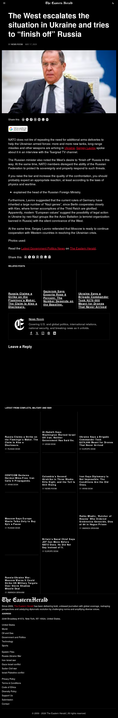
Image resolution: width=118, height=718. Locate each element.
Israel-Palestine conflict (13, 672)
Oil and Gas (7, 633)
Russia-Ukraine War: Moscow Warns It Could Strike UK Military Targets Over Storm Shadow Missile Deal (21, 583)
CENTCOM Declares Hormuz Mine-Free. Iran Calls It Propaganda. (20, 478)
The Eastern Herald (83, 248)
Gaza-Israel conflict (11, 664)
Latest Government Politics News (43, 248)
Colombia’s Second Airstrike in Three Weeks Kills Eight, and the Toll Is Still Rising (58, 480)
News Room (17, 44)
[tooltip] (23, 119)
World (5, 628)
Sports (5, 645)
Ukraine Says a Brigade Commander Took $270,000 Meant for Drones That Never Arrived (93, 300)
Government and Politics (14, 637)
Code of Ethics (9, 687)
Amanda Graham (90, 528)
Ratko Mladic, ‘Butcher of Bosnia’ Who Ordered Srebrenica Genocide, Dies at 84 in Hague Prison (96, 520)
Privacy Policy (8, 678)
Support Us (7, 695)
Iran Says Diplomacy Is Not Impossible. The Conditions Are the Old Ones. (93, 480)
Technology (7, 641)
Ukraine (70, 148)
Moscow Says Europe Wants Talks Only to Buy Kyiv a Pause (20, 521)
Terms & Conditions (11, 683)
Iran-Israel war (9, 660)
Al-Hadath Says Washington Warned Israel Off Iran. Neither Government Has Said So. (59, 436)
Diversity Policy (9, 691)
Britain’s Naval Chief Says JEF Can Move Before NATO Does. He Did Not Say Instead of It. (58, 543)
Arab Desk (50, 444)
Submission (7, 699)
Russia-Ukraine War (11, 655)
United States (8, 624)
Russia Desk (14, 448)
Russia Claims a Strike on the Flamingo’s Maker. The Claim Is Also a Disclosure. (22, 300)
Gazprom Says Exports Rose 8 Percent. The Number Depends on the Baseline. (58, 298)
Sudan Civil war (9, 668)
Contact (5, 703)
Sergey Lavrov (86, 148)
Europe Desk (89, 448)
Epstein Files (8, 651)
